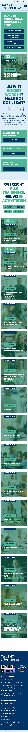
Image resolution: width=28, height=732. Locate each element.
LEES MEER (14, 153)
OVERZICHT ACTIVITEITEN (14, 31)
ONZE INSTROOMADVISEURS (14, 47)
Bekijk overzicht (14, 169)
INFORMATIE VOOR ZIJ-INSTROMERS (14, 36)
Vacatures (16, 1)
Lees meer (14, 140)
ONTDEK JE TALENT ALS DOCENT (14, 42)
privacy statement (20, 730)
